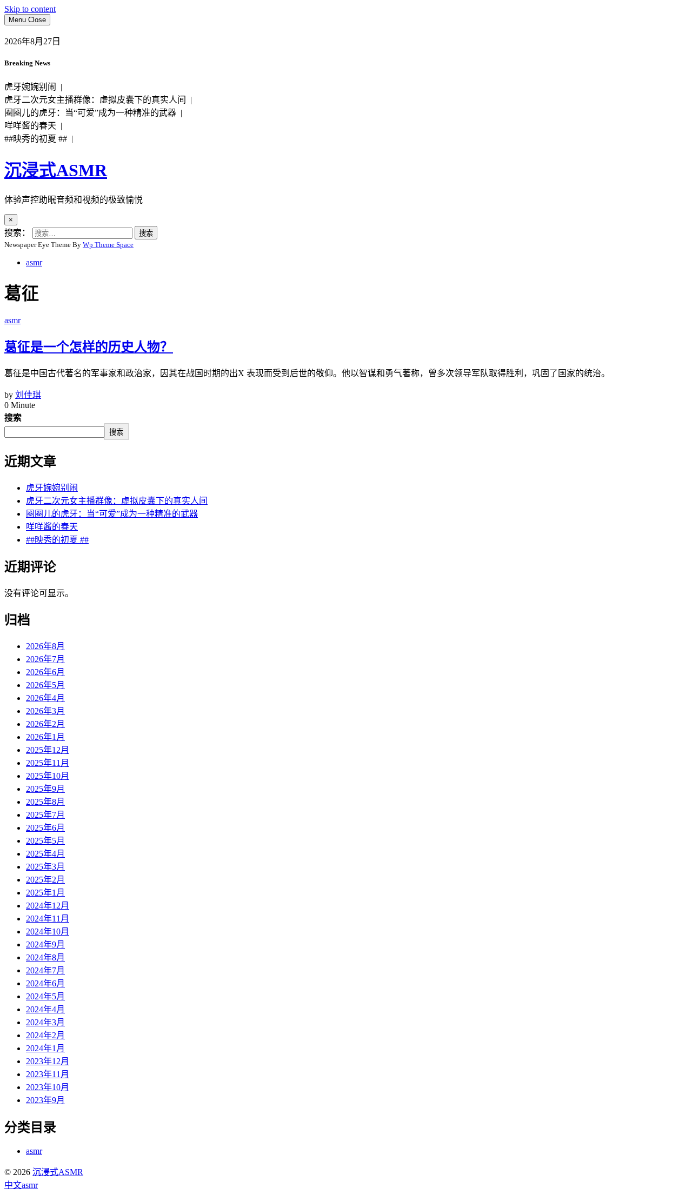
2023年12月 (47, 1061)
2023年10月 (47, 1087)
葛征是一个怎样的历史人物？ (88, 347)
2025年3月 (45, 866)
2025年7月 (45, 814)
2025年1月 (45, 892)
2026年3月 (45, 711)
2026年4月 (45, 698)
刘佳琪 (28, 394)
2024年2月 (45, 1035)
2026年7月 (45, 659)
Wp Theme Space (108, 245)
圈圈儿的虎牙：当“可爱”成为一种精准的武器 (112, 513)
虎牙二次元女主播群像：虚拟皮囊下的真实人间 (117, 500)
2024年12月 (47, 905)
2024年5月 (45, 996)
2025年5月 (45, 840)
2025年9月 (45, 788)
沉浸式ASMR (55, 170)
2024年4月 (45, 1009)
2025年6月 (45, 827)
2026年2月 (45, 724)
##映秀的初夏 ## (57, 539)
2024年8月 (45, 957)
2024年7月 (45, 970)
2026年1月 (45, 737)
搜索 (13, 417)
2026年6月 (45, 672)
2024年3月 (45, 1022)
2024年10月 (47, 931)
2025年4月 (45, 853)
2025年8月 (45, 801)
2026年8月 (45, 646)
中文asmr (21, 1185)
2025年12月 (47, 750)
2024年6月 (45, 983)
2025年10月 (47, 775)
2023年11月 (47, 1074)
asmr (34, 262)
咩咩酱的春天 (52, 526)
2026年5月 (45, 685)
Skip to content (30, 9)
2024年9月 (45, 944)
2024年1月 (45, 1048)
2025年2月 (45, 879)
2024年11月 (47, 918)
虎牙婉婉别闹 (52, 487)
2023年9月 (45, 1100)
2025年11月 (47, 762)
